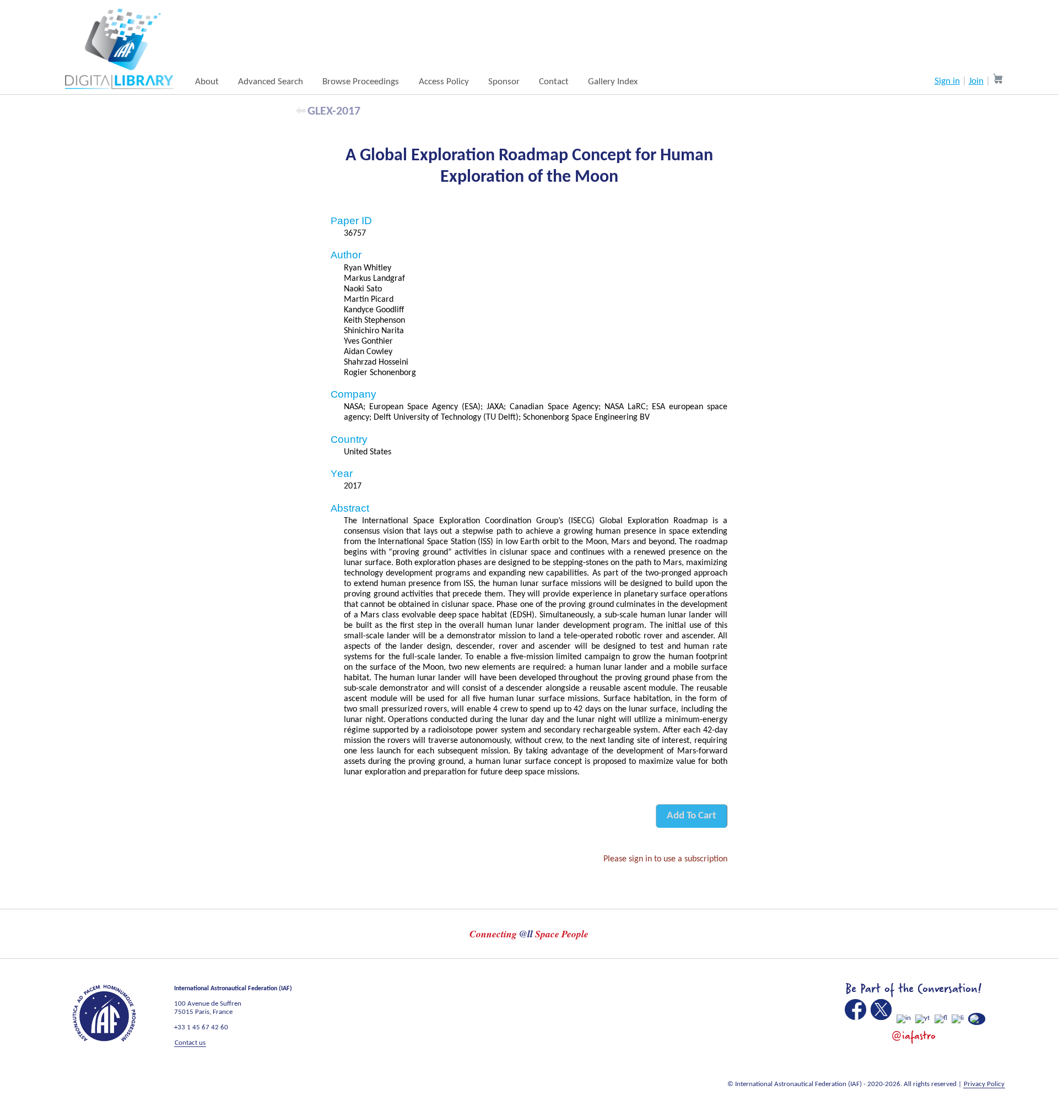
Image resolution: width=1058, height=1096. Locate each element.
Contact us (190, 1043)
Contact (554, 81)
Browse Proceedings (360, 81)
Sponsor (504, 81)
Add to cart (691, 816)
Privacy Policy (984, 1084)
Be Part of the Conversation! (913, 988)
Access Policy (444, 81)
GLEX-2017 (333, 111)
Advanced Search (270, 81)
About (207, 81)
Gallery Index (613, 81)
